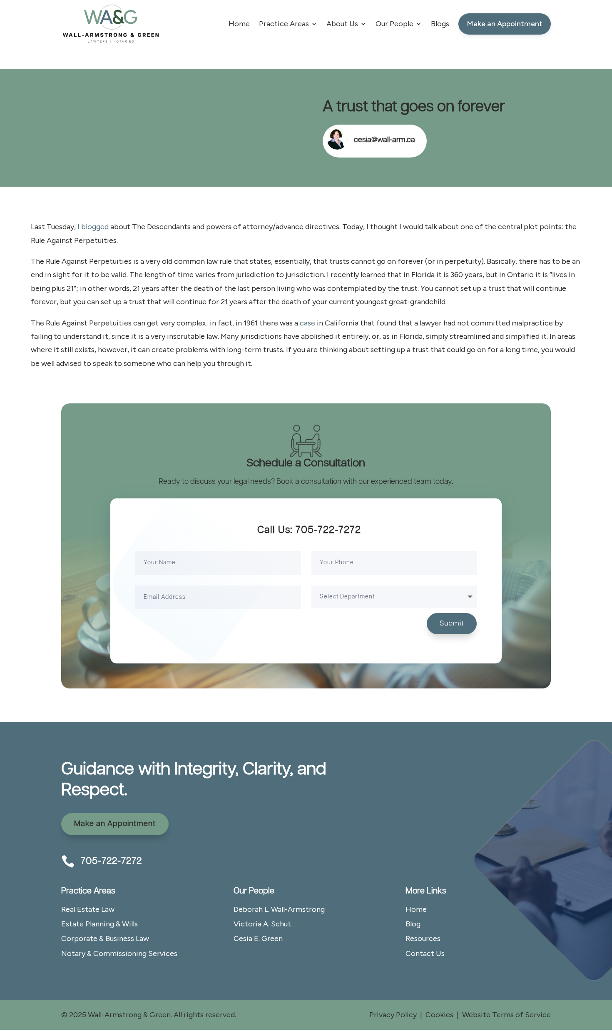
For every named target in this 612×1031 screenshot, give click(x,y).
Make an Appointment (115, 824)
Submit (452, 623)
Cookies (439, 1014)
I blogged (93, 226)
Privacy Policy (393, 1014)
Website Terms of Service (506, 1014)
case (307, 323)
